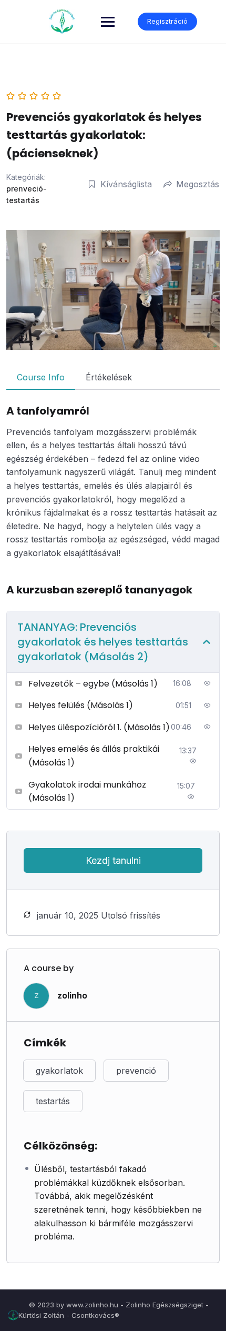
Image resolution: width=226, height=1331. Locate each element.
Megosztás (197, 184)
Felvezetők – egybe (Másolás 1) (93, 684)
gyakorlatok (59, 1070)
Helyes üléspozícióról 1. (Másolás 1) (99, 727)
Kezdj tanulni (113, 860)
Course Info (41, 377)
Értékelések (109, 377)
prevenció (136, 1070)
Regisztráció (167, 21)
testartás (53, 1101)
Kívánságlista (126, 184)
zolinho (72, 995)
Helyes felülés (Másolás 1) (80, 705)
